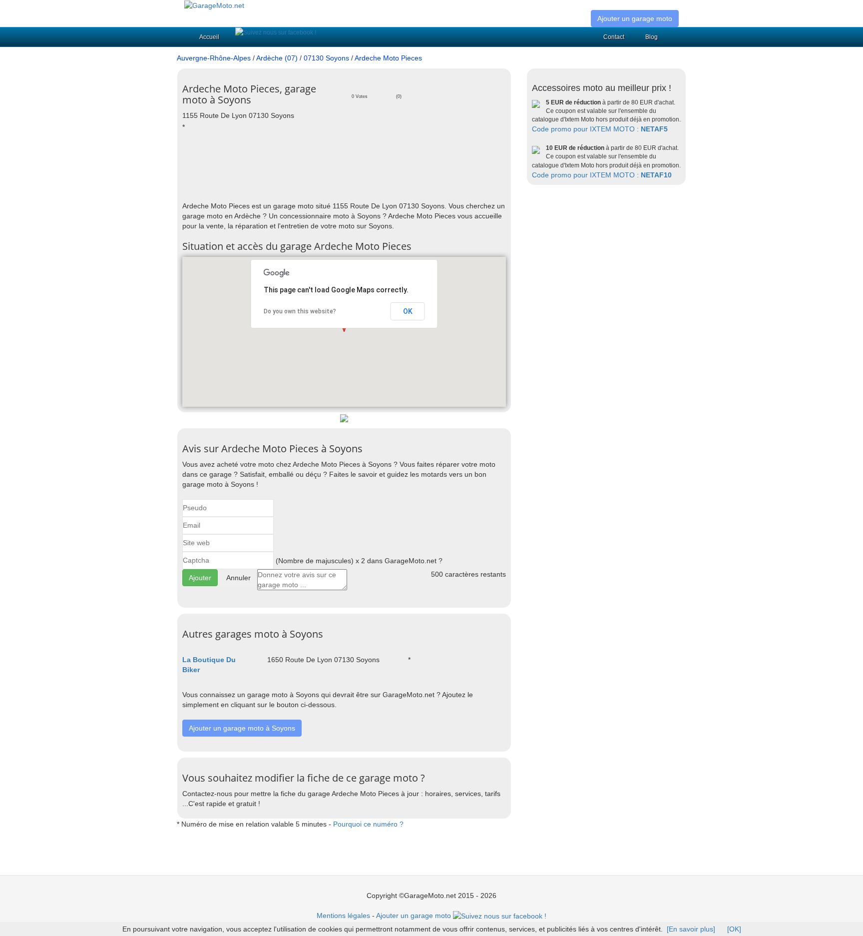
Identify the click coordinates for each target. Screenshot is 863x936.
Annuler (238, 578)
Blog (651, 36)
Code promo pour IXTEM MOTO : (600, 129)
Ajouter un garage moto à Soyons (242, 728)
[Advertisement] (364, 165)
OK (408, 311)
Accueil (209, 36)
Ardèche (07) (277, 58)
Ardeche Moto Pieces (388, 58)
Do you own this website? (300, 311)
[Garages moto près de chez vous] (214, 5)
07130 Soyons (326, 58)
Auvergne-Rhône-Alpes (214, 58)
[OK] (734, 929)
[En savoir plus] (691, 929)
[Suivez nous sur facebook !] (275, 32)
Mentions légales (343, 916)
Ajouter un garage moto (634, 18)
